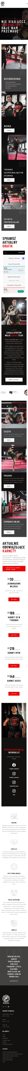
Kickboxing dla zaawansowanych (10, 1056)
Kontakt (4, 1042)
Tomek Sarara (14, 769)
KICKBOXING (12, 78)
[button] (14, 311)
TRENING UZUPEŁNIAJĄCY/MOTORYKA (13, 173)
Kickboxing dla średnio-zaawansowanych (12, 1054)
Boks (4, 1061)
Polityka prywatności (8, 1044)
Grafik (4, 1036)
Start (4, 1034)
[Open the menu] (27, 3)
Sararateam (14, 786)
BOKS (7, 126)
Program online (6, 1040)
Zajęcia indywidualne (7, 1059)
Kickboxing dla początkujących (10, 1052)
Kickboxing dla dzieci (8, 1057)
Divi (14, 795)
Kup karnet (5, 1038)
